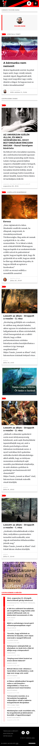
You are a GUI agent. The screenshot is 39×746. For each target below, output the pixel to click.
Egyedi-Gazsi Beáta (13, 717)
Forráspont (11, 653)
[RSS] (27, 732)
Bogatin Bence (12, 675)
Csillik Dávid (11, 628)
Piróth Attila (15, 278)
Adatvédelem (8, 733)
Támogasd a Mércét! (10, 731)
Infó (17, 743)
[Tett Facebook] (23, 732)
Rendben (32, 743)
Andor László (12, 663)
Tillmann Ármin (12, 640)
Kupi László (11, 617)
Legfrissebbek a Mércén (12, 592)
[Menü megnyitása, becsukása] (35, 3)
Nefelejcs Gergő (23, 184)
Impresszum (7, 736)
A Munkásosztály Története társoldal (21, 603)
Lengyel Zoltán (9, 184)
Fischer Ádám (19, 26)
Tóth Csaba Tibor (13, 705)
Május (5, 360)
